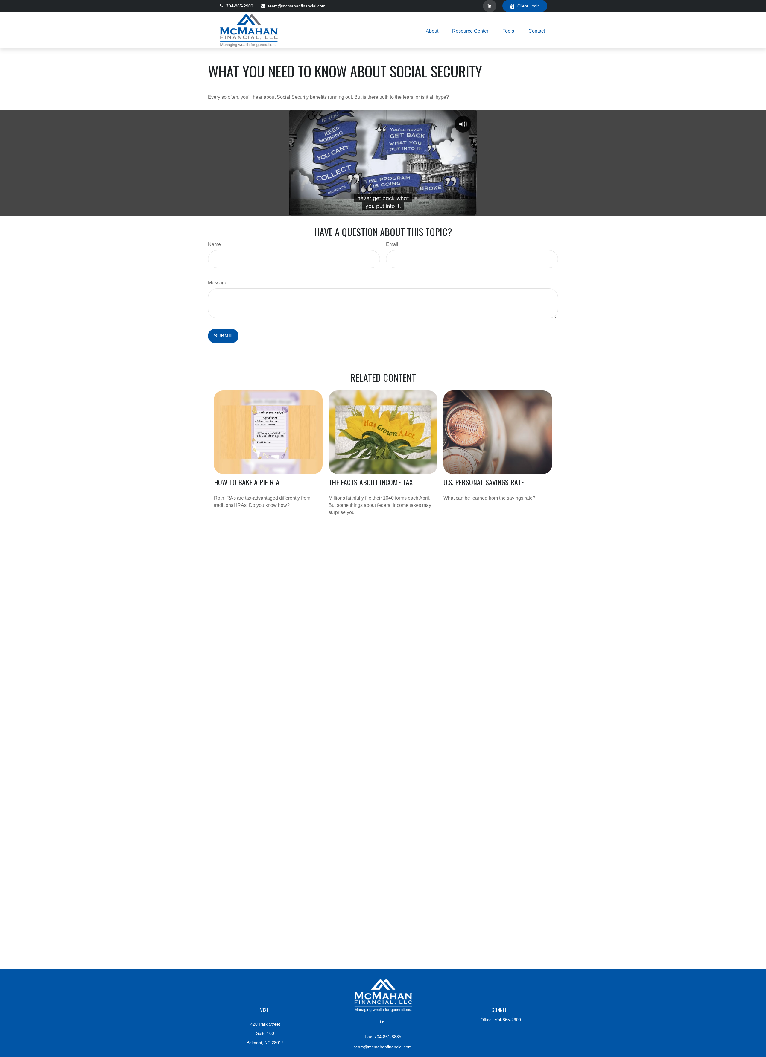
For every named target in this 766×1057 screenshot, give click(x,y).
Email (392, 244)
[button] (432, 31)
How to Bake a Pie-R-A (246, 482)
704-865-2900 (239, 6)
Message (217, 282)
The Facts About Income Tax (371, 482)
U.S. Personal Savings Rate (483, 482)
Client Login (528, 6)
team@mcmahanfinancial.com (297, 6)
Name (214, 244)
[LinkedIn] (489, 6)
